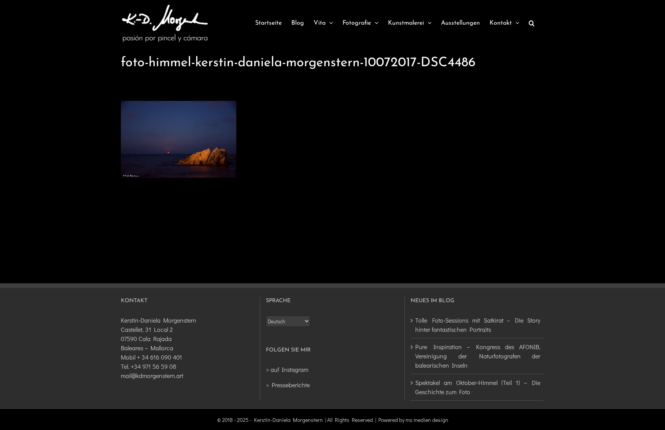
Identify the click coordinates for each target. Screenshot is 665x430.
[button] (532, 23)
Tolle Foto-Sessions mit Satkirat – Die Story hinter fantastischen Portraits (477, 324)
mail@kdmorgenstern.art (152, 375)
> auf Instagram (287, 369)
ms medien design (427, 419)
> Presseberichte (288, 385)
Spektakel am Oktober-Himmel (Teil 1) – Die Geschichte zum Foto (477, 387)
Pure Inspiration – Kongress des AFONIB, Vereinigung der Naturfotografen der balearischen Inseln (477, 356)
